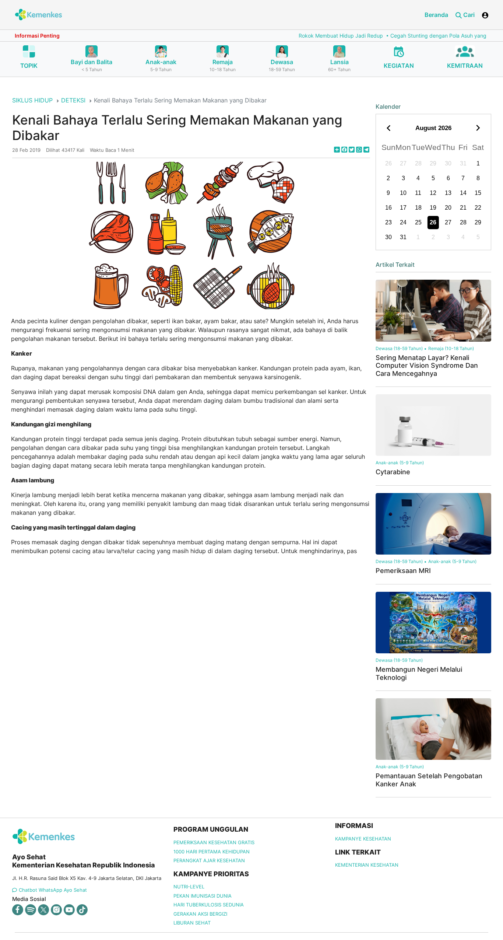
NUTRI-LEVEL (188, 887)
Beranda (436, 14)
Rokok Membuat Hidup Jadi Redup (321, 35)
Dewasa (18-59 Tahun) (399, 348)
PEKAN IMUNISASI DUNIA (202, 896)
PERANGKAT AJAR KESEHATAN (209, 860)
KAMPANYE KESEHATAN (363, 839)
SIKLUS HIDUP (32, 100)
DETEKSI (73, 100)
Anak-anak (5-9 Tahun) (400, 462)
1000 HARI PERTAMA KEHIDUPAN (211, 852)
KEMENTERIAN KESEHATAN (366, 865)
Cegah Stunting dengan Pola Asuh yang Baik (424, 35)
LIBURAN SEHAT (192, 923)
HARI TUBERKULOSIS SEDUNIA (208, 905)
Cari (468, 14)
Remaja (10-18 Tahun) (451, 348)
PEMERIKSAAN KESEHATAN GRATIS (213, 842)
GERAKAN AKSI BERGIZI (200, 914)
